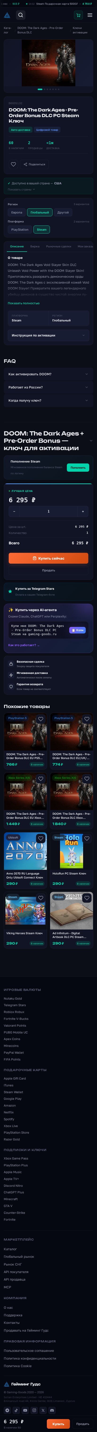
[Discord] (52, 1410)
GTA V (8, 1206)
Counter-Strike (14, 1212)
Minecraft (11, 1199)
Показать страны (20, 189)
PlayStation (19, 229)
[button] (48, 630)
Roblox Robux (14, 1012)
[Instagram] (34, 1410)
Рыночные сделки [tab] (58, 246)
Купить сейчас (51, 558)
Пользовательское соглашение (29, 1351)
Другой (63, 212)
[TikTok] (16, 1410)
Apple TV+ (11, 1179)
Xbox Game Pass (16, 1158)
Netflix (9, 1112)
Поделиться (37, 164)
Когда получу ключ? (24, 400)
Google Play (12, 1098)
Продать (48, 570)
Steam (41, 229)
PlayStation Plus (16, 1165)
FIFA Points (12, 1059)
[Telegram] (7, 1410)
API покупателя (16, 1272)
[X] (43, 1410)
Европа (16, 212)
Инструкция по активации (33, 335)
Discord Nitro (13, 1185)
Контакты (12, 1323)
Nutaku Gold (13, 998)
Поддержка (13, 1315)
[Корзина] (78, 15)
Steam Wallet (13, 1092)
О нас (8, 1307)
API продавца (14, 1279)
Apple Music (13, 1172)
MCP (7, 1287)
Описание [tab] (17, 246)
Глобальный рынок (19, 1256)
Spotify (9, 1119)
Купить (58, 1424)
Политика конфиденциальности (30, 1358)
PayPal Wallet (14, 1052)
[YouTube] (25, 1410)
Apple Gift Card (15, 1078)
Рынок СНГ (13, 1264)
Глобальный (40, 212)
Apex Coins (12, 1039)
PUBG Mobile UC (16, 1032)
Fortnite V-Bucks (16, 1019)
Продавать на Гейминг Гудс (26, 1330)
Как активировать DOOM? (29, 374)
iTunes (8, 1085)
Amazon (10, 1105)
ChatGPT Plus (14, 1192)
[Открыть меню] (90, 15)
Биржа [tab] (35, 246)
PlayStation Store (16, 1132)
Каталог (8, 30)
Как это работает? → (24, 645)
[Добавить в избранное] (13, 164)
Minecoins (11, 1046)
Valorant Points (15, 1025)
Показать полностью (24, 303)
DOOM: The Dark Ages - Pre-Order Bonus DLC (40, 30)
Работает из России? (25, 387)
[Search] (20, 15)
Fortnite (10, 1219)
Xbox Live (11, 1126)
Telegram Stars (15, 1005)
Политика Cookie (18, 1366)
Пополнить (78, 467)
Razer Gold (12, 1139)
